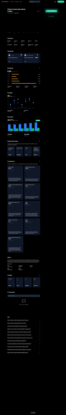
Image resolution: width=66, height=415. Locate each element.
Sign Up (61, 1)
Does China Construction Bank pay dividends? (23, 340)
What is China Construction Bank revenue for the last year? (23, 334)
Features (12, 1)
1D (9, 32)
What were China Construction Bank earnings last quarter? (23, 331)
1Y (28, 32)
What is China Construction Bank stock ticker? (23, 323)
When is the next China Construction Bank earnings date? (23, 329)
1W (14, 32)
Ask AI (34, 412)
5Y (33, 32)
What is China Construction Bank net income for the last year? (23, 337)
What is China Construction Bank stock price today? (23, 320)
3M (23, 32)
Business (16, 1)
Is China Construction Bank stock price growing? (23, 326)
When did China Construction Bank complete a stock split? (23, 349)
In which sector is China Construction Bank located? (23, 346)
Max (38, 32)
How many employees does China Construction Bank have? (23, 343)
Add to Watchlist (51, 11)
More (21, 1)
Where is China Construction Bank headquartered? (23, 352)
